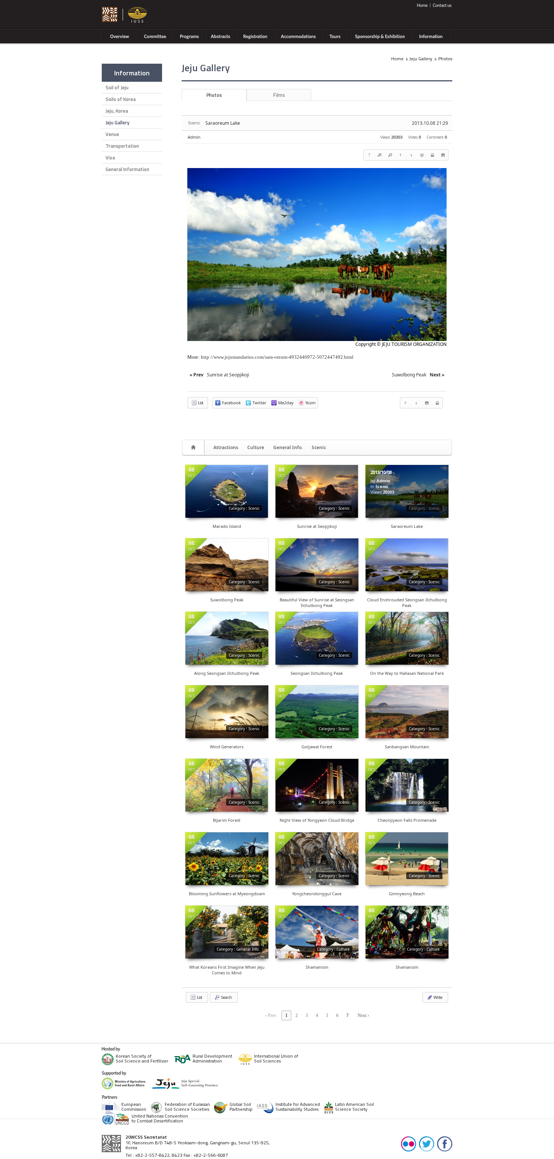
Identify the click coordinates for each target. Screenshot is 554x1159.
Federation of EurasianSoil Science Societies (187, 1107)
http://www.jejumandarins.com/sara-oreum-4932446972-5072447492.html (277, 357)
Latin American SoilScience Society (354, 1107)
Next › (363, 1015)
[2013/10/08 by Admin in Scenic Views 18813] (226, 785)
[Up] (400, 155)
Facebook (444, 1143)
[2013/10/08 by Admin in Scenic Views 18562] (407, 711)
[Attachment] (443, 155)
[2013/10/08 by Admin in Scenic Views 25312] (316, 785)
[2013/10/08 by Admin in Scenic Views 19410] (316, 711)
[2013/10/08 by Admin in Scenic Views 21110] (226, 564)
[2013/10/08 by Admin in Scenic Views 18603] (226, 711)
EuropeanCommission (133, 1107)
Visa (110, 157)
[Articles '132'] (194, 447)
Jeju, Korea (117, 111)
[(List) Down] (411, 155)
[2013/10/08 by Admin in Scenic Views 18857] (407, 638)
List (200, 402)
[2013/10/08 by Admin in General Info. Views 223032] (226, 932)
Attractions (225, 447)
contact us (441, 5)
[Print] (432, 155)
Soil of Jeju (117, 87)
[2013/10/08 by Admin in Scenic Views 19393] (226, 858)
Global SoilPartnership (241, 1107)
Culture (255, 447)
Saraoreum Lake (222, 123)
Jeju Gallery (117, 122)
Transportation (122, 146)
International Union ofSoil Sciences (276, 1058)
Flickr (408, 1143)
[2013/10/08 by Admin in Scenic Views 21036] (316, 858)
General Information (127, 169)
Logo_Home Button (124, 15)
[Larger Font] (379, 155)
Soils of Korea (121, 99)
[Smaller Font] (390, 155)
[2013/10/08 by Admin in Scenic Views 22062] (226, 638)
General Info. (288, 447)
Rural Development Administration (212, 1058)
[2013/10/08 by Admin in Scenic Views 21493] (407, 785)
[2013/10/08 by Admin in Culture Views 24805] (407, 932)
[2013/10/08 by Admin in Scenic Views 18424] (407, 858)
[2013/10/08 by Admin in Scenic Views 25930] (316, 638)
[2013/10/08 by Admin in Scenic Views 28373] (226, 491)
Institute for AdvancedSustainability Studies (297, 1107)
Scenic (319, 447)
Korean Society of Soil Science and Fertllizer (142, 1058)
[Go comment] (421, 155)
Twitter (426, 1143)
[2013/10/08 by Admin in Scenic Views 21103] (316, 564)
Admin (194, 137)
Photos (445, 58)
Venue (112, 134)
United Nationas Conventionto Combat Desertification (160, 1118)
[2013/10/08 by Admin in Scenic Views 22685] (316, 491)
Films (279, 95)
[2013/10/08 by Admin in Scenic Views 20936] (407, 564)
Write (437, 997)
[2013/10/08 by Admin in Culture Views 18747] (316, 932)
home (423, 5)
